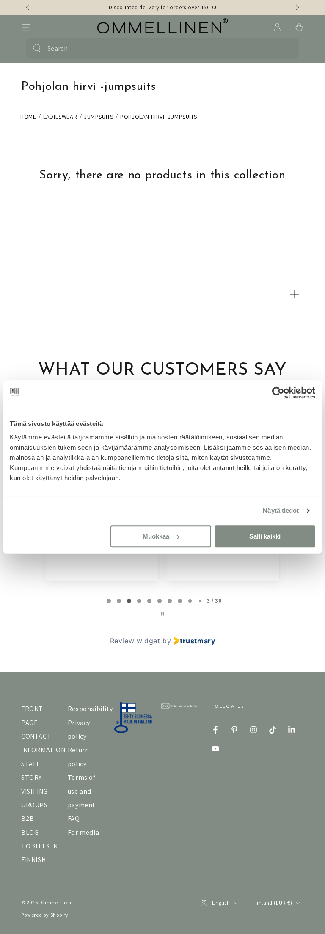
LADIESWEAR (60, 116)
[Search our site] (37, 48)
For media (83, 832)
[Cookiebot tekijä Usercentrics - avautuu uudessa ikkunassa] (278, 392)
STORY (31, 777)
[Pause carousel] (162, 613)
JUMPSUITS (98, 116)
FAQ (74, 818)
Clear (286, 48)
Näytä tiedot (281, 510)
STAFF (30, 763)
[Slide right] (296, 7)
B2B (27, 818)
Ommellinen (56, 902)
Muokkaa (156, 536)
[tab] (109, 601)
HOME (28, 116)
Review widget (135, 641)
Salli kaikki (265, 536)
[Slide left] (28, 7)
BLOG (30, 832)
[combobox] (160, 48)
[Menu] (26, 27)
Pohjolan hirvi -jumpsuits (158, 116)
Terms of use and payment (82, 791)
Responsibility (90, 708)
